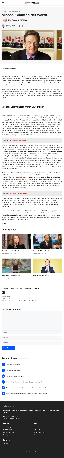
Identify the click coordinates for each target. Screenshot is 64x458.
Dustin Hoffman (27, 179)
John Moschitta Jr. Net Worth (15, 376)
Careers (36, 435)
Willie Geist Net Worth (41, 275)
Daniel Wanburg (10, 25)
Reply (3, 304)
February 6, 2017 (6, 298)
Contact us (37, 429)
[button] (60, 2)
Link (23, 26)
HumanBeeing (6, 296)
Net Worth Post (34, 451)
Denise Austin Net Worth (11, 275)
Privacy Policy (7, 429)
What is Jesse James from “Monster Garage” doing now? (24, 382)
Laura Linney (21, 177)
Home (3, 11)
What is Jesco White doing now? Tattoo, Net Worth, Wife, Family (26, 393)
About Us (36, 427)
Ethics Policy (7, 427)
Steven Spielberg (53, 181)
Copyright (6, 435)
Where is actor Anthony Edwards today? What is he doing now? (26, 388)
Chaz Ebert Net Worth (13, 364)
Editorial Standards (39, 432)
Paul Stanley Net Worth (13, 370)
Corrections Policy (8, 432)
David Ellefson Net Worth (11, 251)
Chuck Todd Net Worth (41, 251)
